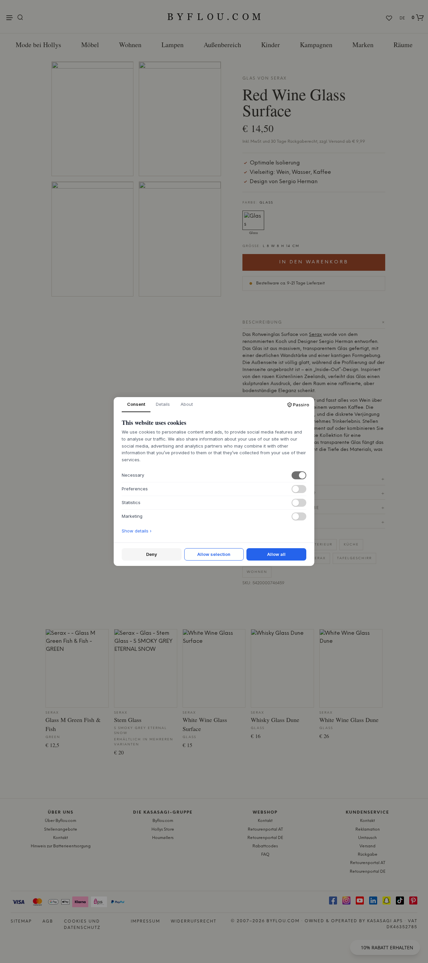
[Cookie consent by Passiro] (298, 404)
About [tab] (187, 404)
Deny (151, 554)
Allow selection (213, 554)
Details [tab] (163, 404)
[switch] (299, 475)
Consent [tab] (136, 404)
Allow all (276, 554)
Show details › (136, 530)
